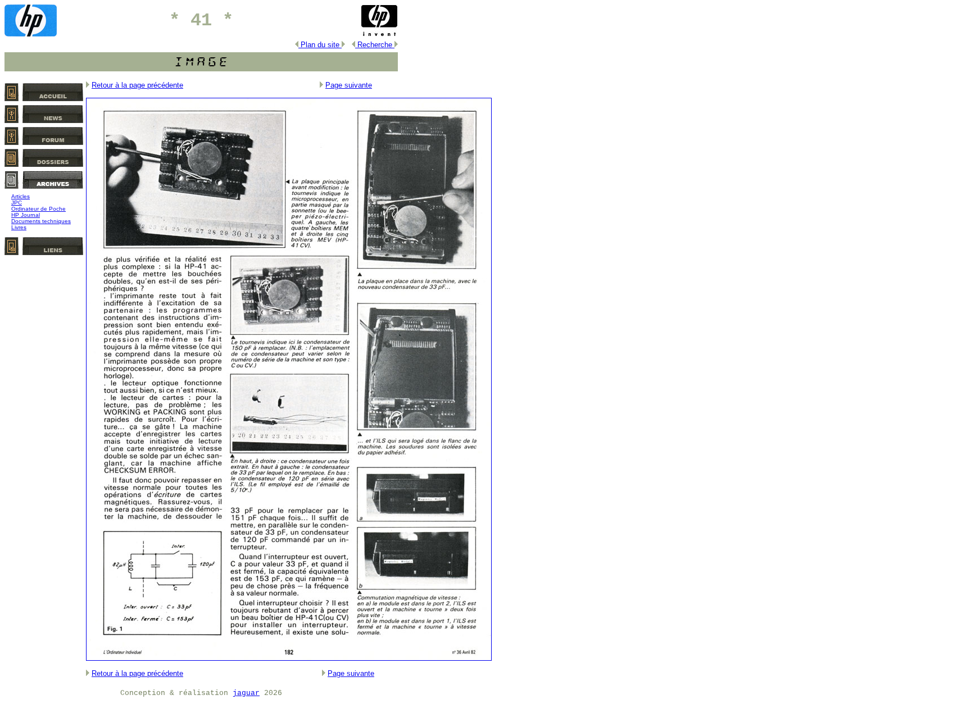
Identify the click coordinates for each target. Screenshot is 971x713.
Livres (18, 227)
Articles (20, 196)
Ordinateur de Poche (38, 209)
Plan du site (320, 44)
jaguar (246, 693)
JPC (16, 202)
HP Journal (25, 215)
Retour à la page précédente (137, 85)
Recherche (374, 44)
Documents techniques (41, 221)
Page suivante (348, 85)
